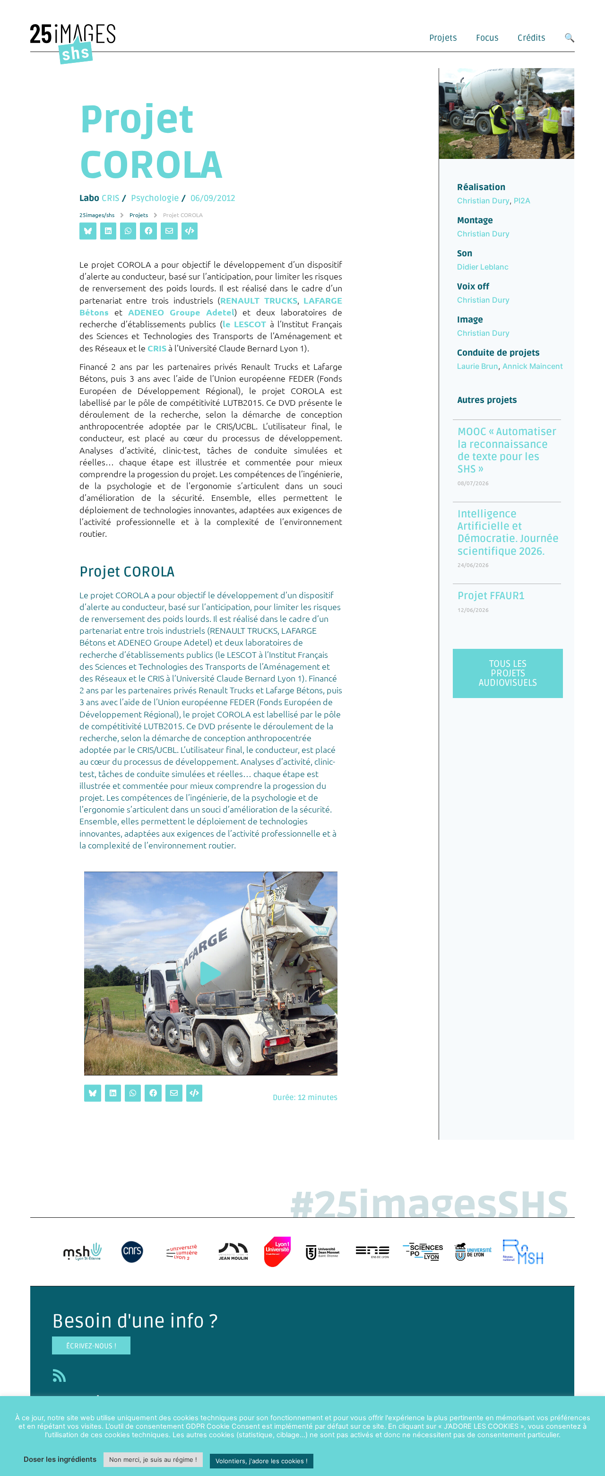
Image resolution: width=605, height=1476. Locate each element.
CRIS (111, 198)
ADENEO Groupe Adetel (181, 311)
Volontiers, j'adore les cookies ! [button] (262, 1461)
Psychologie (155, 198)
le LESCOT (244, 324)
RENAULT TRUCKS (258, 300)
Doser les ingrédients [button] (60, 1459)
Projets (443, 38)
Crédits (531, 38)
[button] (211, 973)
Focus (487, 38)
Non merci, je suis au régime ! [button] (153, 1459)
